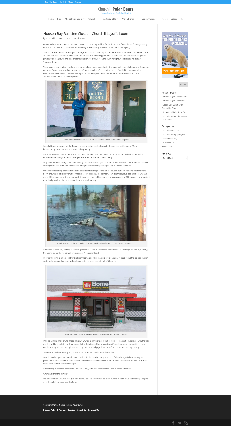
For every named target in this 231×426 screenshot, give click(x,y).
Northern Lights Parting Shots (174, 96)
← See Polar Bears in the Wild (54, 2)
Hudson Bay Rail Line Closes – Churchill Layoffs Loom (85, 33)
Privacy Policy (49, 410)
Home (51, 19)
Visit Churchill (129, 19)
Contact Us (93, 410)
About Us (81, 410)
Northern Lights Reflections (173, 100)
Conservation (148, 19)
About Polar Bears (73, 19)
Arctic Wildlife (109, 19)
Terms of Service (67, 410)
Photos (164, 19)
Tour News (166, 142)
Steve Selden (51, 38)
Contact (78, 2)
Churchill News (78, 38)
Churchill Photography (171, 134)
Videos (174, 19)
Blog (59, 19)
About (70, 2)
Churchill (92, 19)
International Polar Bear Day (174, 112)
